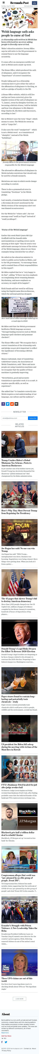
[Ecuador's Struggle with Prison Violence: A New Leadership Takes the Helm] (19, 910)
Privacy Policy (6, 1050)
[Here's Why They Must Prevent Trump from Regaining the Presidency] (19, 495)
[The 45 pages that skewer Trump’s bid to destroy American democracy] (19, 583)
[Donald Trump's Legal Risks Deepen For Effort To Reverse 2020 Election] (19, 633)
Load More (19, 999)
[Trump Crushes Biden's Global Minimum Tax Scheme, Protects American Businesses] (19, 444)
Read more (5, 1033)
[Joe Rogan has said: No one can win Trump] (19, 532)
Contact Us (27, 1048)
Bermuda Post (19, 3)
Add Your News (6, 1036)
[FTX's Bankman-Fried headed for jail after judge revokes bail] (19, 769)
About (34, 1048)
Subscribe (32, 418)
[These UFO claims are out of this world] (19, 962)
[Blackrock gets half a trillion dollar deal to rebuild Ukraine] (19, 816)
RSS (4, 1038)
